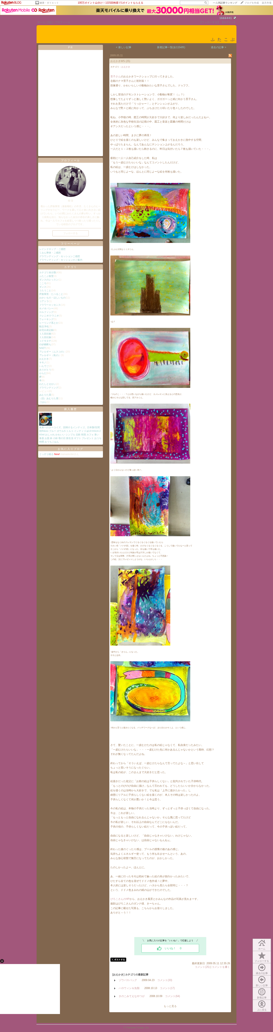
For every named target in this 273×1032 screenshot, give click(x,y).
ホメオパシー (46, 308)
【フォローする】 (209, 22)
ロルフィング (46, 312)
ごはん (42, 402)
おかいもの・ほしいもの (52, 297)
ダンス (42, 286)
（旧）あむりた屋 (48, 398)
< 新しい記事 (123, 47)
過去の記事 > (218, 47)
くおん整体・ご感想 (50, 252)
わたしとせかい (47, 384)
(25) (128, 61)
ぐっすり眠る (46, 454)
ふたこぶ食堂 (46, 276)
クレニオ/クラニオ (49, 315)
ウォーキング (46, 319)
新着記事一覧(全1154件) (171, 47)
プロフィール (62, 22)
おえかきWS (117, 61)
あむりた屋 (45, 394)
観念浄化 (44, 326)
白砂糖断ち (45, 344)
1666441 (225, 18)
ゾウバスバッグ (128, 980)
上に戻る (262, 1009)
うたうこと (45, 290)
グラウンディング (48, 387)
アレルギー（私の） (50, 355)
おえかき (44, 358)
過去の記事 (262, 973)
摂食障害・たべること (51, 294)
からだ (42, 373)
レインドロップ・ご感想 (52, 249)
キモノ (42, 362)
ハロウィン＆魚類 (129, 988)
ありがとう (45, 369)
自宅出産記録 (46, 330)
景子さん (115, 76)
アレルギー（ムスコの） (52, 351)
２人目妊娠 (45, 337)
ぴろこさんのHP (120, 898)
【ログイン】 (228, 22)
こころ (42, 283)
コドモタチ (45, 340)
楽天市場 (266, 2)
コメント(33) (164, 980)
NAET (42, 348)
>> (225, 2)
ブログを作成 (251, 2)
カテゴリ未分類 (47, 272)
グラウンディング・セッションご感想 (59, 256)
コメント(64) (172, 996)
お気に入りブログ (70, 448)
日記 (50, 22)
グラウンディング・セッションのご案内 (60, 259)
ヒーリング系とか (48, 322)
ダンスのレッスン (48, 279)
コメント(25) (202, 966)
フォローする (262, 961)
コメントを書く (221, 966)
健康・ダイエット (49, 2)
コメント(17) (167, 988)
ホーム (41, 22)
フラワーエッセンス (50, 304)
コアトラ (44, 301)
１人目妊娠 (45, 333)
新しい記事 (262, 985)
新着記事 (262, 997)
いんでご (44, 366)
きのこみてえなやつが (132, 996)
